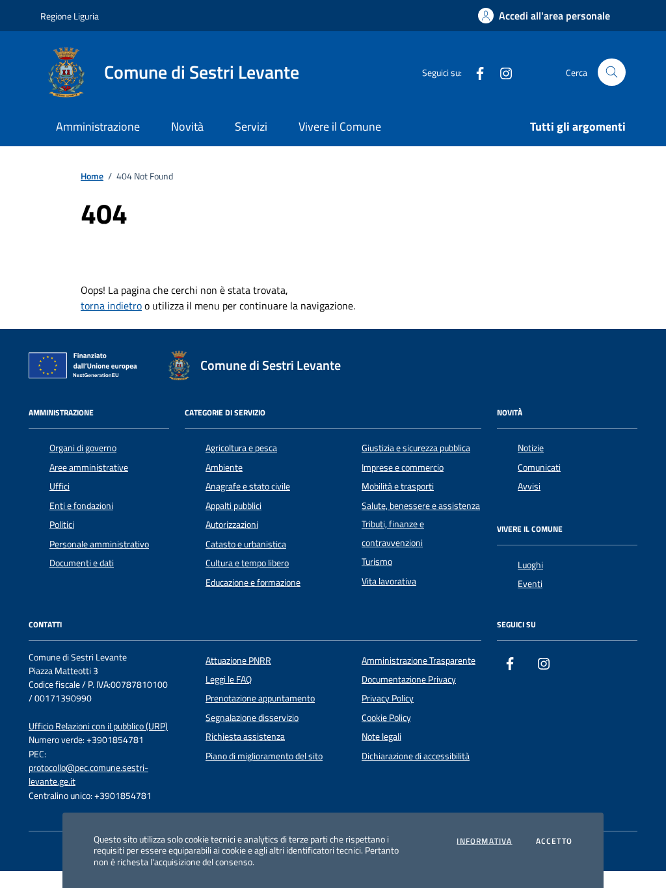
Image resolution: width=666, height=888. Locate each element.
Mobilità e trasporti (398, 486)
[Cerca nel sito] (612, 72)
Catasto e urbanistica (246, 544)
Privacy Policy (388, 698)
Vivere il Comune (340, 126)
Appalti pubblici (233, 506)
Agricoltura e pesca (241, 448)
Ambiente (224, 467)
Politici (61, 524)
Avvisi (529, 486)
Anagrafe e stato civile (248, 486)
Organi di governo (82, 448)
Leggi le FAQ (229, 679)
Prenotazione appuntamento (260, 698)
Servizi (251, 126)
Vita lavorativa (389, 581)
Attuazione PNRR (238, 660)
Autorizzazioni (232, 524)
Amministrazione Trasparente (418, 660)
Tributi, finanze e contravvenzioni (393, 533)
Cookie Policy (386, 718)
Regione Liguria (69, 16)
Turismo (377, 562)
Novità (187, 126)
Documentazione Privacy (409, 679)
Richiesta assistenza (245, 736)
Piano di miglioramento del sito (264, 756)
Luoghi (530, 565)
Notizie (531, 448)
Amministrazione (98, 126)
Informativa (484, 841)
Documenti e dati (81, 563)
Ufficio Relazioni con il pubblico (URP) (98, 726)
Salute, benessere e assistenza (421, 506)
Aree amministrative (88, 467)
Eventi (530, 584)
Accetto (554, 841)
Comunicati (539, 467)
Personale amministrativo (99, 544)
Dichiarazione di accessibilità (416, 756)
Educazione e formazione (253, 582)
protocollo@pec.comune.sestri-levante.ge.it (88, 775)
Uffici (59, 486)
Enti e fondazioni (81, 506)
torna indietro (111, 305)
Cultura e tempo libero (247, 563)
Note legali (381, 736)
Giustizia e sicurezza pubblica (416, 448)
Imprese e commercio (403, 467)
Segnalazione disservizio (252, 718)
